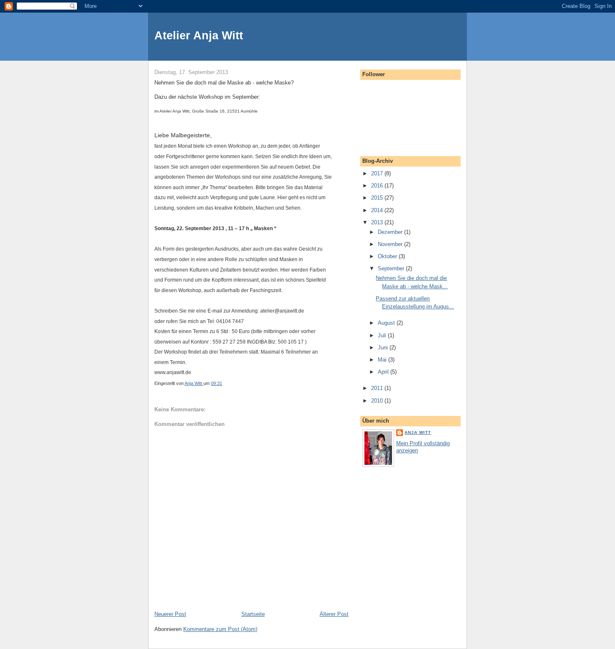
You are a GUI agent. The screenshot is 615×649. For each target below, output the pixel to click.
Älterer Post (334, 614)
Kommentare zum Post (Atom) (220, 629)
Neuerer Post (170, 614)
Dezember (391, 232)
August (387, 323)
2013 (377, 222)
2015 (377, 198)
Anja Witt (418, 432)
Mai (383, 360)
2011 (377, 388)
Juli (383, 335)
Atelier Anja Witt (198, 35)
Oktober (388, 256)
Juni (384, 347)
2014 (377, 210)
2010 (377, 401)
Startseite (253, 614)
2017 (377, 173)
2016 (377, 185)
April (384, 372)
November (391, 244)
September (392, 268)
